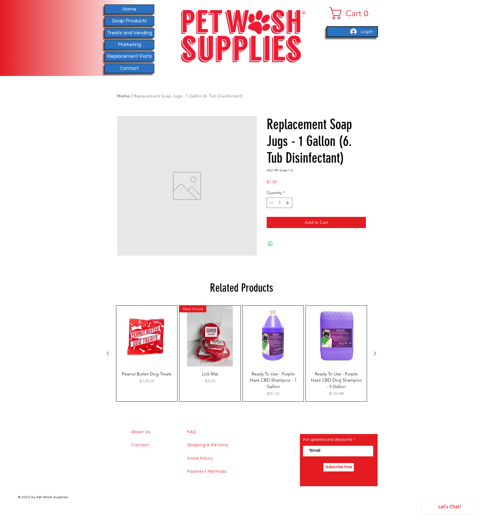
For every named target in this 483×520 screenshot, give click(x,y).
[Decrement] (270, 203)
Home (129, 9)
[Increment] (288, 203)
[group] (241, 353)
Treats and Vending (129, 32)
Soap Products (129, 20)
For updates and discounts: (328, 440)
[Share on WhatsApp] (270, 243)
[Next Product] (375, 353)
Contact (129, 68)
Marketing (129, 44)
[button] (352, 13)
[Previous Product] (108, 353)
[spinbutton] (279, 203)
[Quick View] (146, 336)
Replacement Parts (129, 56)
